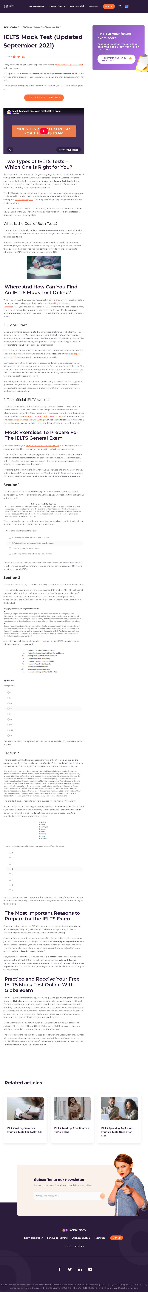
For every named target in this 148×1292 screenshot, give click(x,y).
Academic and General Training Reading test (41, 416)
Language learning (57, 1238)
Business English (81, 1238)
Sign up (117, 1238)
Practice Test (15, 27)
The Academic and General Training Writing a (24, 420)
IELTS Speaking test (24, 200)
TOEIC (67, 1246)
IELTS (5, 27)
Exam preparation (33, 1238)
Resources (99, 1238)
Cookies (79, 1246)
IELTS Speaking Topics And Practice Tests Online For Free (117, 1132)
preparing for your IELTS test (69, 65)
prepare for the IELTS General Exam (42, 446)
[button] (121, 6)
